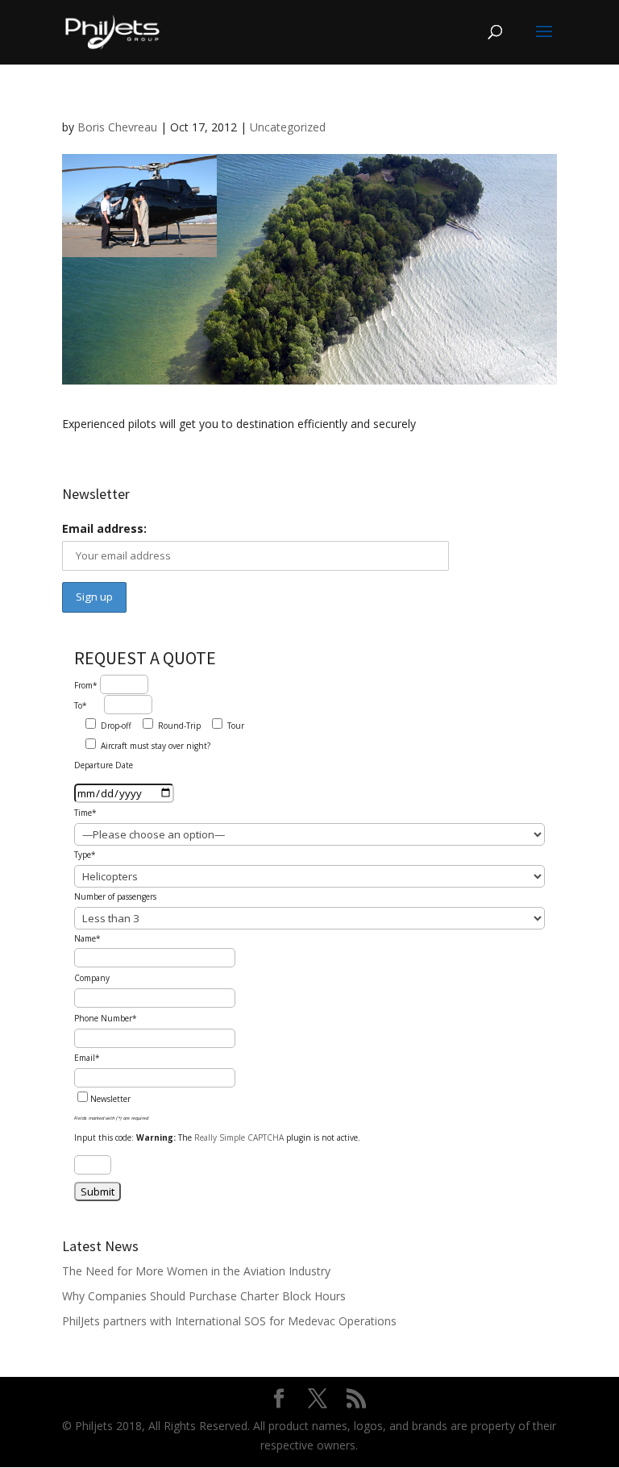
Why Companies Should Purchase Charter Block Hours (204, 1296)
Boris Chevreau (117, 127)
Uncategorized (288, 127)
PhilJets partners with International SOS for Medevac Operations (229, 1321)
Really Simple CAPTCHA (239, 1137)
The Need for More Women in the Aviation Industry (196, 1271)
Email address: (104, 528)
